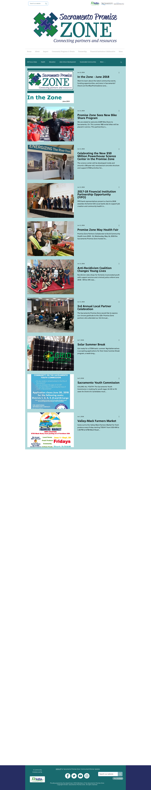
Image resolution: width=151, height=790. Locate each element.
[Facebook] (67, 776)
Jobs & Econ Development (68, 62)
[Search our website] (120, 774)
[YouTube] (80, 776)
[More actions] (119, 72)
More (101, 62)
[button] (121, 62)
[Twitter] (74, 776)
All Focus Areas (32, 62)
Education (52, 62)
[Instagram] (86, 776)
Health (43, 62)
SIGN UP (58, 769)
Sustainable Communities (88, 62)
